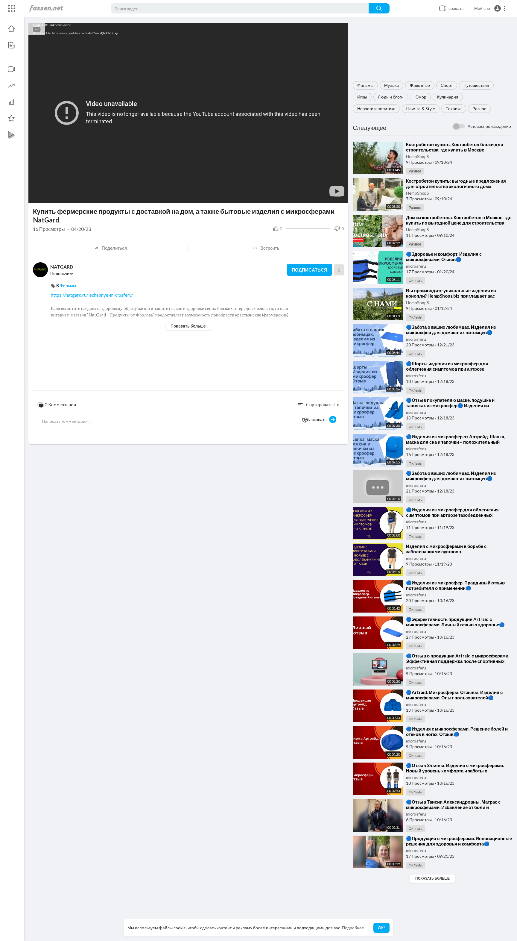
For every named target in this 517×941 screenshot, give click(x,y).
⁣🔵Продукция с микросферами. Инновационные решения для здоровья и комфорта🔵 (459, 841)
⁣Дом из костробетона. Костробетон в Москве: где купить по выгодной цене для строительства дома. (458, 223)
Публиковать (315, 419)
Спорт (447, 85)
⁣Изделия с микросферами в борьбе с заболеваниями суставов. (446, 548)
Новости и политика (376, 108)
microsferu (416, 266)
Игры (362, 96)
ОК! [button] (381, 927)
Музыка (391, 85)
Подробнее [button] (353, 927)
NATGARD (61, 266)
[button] (490, 8)
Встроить (269, 248)
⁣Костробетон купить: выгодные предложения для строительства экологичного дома (456, 183)
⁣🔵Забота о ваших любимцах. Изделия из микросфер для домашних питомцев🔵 (451, 329)
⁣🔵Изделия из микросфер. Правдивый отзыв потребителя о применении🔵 (455, 585)
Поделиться (114, 248)
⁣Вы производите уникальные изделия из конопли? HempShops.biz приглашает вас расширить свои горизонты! (451, 296)
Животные (420, 85)
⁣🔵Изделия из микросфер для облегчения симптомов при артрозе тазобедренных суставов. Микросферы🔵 (452, 515)
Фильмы (365, 85)
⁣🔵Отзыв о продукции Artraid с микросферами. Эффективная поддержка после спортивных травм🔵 (457, 661)
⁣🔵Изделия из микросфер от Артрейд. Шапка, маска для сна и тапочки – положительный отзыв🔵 (455, 442)
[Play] (36, 195)
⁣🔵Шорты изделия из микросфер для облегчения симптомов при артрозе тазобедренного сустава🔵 (447, 369)
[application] (188, 113)
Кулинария (447, 96)
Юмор (420, 96)
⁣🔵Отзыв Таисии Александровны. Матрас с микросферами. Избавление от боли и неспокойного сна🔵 (453, 807)
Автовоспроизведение (489, 126)
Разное (479, 108)
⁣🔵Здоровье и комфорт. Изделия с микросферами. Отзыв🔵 (444, 256)
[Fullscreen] (340, 195)
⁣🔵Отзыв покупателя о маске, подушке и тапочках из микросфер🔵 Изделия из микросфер (450, 405)
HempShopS (417, 156)
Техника (454, 108)
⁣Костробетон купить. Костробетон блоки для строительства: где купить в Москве (454, 147)
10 (319, 195)
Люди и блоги (391, 96)
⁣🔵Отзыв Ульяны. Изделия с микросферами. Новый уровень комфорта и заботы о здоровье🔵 (455, 771)
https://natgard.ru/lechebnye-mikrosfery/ (92, 295)
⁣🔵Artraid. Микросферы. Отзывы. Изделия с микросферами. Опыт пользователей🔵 (454, 695)
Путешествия (476, 85)
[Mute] (330, 195)
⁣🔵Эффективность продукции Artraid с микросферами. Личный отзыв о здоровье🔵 (455, 621)
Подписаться (309, 269)
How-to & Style (420, 108)
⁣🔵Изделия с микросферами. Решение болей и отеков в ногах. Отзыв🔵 (457, 731)
